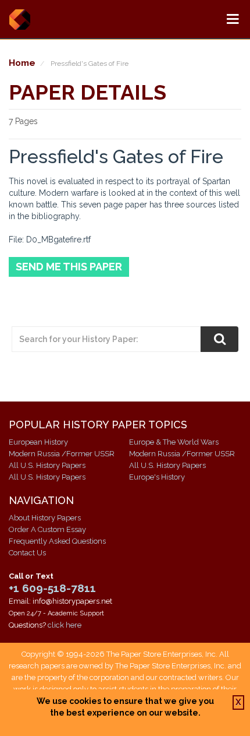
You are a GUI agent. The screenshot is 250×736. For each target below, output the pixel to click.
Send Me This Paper (69, 266)
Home (22, 62)
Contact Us (27, 552)
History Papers (19, 19)
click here (64, 625)
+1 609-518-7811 (52, 588)
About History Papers (45, 517)
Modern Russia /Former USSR (62, 453)
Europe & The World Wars (174, 442)
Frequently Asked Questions (57, 541)
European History (38, 442)
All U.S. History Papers (47, 465)
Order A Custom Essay (47, 529)
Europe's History (157, 477)
